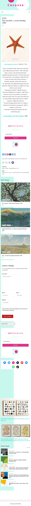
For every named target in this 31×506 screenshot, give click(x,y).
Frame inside (11, 464)
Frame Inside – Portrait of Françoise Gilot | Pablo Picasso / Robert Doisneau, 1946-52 (19, 466)
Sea (26, 158)
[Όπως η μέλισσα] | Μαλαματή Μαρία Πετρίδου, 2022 (17, 459)
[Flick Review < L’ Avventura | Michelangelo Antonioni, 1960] (4, 450)
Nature (4, 18)
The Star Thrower (18, 116)
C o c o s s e (15, 5)
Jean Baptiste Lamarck (11, 64)
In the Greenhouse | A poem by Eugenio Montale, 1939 (14, 229)
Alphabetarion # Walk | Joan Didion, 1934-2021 (18, 482)
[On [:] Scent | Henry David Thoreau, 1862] (15, 192)
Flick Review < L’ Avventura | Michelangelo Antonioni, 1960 (19, 451)
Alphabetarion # (12, 480)
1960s (6, 158)
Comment (4, 273)
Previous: (10, 167)
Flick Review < (12, 449)
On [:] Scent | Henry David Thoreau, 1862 (12, 203)
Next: (15, 172)
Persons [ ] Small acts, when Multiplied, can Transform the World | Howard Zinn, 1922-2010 (19, 474)
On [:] (4, 199)
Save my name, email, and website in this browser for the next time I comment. (15, 309)
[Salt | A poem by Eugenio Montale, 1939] (15, 244)
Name (3, 292)
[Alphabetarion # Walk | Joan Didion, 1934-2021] (4, 481)
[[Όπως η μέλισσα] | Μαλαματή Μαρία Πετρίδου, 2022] (4, 458)
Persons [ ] (11, 471)
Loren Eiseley (7, 116)
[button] (2, 12)
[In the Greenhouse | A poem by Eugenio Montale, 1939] (15, 217)
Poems (4, 225)
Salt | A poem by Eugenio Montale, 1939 (12, 255)
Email (17, 292)
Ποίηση (10, 456)
